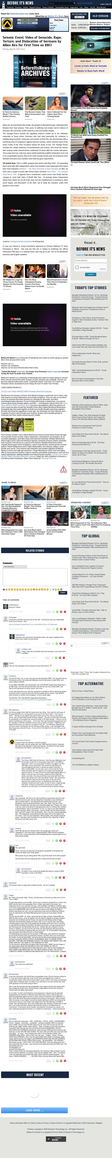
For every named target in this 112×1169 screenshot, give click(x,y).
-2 (53, 734)
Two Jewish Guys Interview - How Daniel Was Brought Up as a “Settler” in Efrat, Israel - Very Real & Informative (90, 708)
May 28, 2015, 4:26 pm (16, 670)
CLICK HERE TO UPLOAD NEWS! (100, 28)
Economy (18, 7)
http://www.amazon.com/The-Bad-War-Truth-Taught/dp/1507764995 (30, 700)
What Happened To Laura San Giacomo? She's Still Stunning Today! (12, 532)
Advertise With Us (23, 1123)
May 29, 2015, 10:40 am (16, 956)
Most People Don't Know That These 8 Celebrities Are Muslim (57, 282)
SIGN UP (80, 255)
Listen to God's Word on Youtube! (91, 66)
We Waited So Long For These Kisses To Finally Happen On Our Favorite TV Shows (13, 283)
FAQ (32, 1123)
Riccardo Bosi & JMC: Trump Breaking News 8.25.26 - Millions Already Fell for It (89, 338)
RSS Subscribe (88, 1123)
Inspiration (74, 7)
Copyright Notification (72, 1123)
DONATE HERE (79, 17)
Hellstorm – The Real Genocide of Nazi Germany (38, 169)
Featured (10, 7)
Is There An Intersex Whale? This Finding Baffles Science (32, 506)
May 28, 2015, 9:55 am (16, 611)
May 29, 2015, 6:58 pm (16, 1013)
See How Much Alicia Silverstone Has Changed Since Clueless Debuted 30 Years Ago (34, 533)
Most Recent (101, 7)
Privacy (46, 1123)
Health (25, 7)
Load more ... (34, 1110)
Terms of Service (56, 1123)
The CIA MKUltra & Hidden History (85, 765)
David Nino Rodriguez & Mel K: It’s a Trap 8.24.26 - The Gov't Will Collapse (88, 594)
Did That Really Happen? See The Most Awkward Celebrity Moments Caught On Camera (11, 507)
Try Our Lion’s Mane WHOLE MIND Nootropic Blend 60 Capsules (26, 391)
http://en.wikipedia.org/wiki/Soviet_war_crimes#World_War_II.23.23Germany (33, 624)
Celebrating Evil (78, 758)
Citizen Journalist (54, 372)
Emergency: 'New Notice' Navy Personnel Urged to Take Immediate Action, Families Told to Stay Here (90, 320)
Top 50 (92, 7)
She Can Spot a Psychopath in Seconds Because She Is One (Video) (87, 380)
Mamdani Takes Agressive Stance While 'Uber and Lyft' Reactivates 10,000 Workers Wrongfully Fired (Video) (90, 407)
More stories (33, 27)
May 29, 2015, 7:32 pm (16, 1061)
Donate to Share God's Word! (90, 71)
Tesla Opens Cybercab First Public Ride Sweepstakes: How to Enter (87, 751)
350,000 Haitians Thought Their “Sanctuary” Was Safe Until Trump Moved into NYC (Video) (90, 586)
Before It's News (20, 3)
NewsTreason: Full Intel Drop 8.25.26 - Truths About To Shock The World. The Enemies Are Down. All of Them (89, 453)
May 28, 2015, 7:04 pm (16, 889)
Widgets (99, 1123)
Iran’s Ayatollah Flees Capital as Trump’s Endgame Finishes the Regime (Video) (88, 567)
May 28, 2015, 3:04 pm (16, 629)
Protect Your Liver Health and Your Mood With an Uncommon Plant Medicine (90, 734)
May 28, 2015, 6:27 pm (22, 863)
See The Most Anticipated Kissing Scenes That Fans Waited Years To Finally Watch (34, 284)
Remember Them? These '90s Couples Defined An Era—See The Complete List (90, 673)
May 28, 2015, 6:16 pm (22, 752)
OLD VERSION (100, 15)
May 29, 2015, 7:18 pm (29, 791)
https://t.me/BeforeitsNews (82, 228)
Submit (91, 274)
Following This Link (48, 458)
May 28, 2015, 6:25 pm (22, 823)
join (12, 364)
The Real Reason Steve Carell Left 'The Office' (90, 162)
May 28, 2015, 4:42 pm (16, 704)
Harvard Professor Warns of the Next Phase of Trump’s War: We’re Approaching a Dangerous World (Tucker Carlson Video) (90, 558)
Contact (39, 1123)
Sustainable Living (61, 7)
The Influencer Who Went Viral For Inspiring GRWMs (100, 525)
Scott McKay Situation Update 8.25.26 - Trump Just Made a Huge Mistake (90, 329)
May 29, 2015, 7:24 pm (29, 877)
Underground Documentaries (21, 241)
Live (81, 7)
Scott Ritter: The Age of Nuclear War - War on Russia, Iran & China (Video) (89, 611)
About (12, 1123)
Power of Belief (48, 7)
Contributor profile (22, 27)
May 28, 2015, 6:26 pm (22, 840)
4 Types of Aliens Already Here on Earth (87, 727)
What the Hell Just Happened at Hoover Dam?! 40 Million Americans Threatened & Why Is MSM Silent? (90, 309)
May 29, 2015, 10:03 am (29, 657)
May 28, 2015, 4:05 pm (22, 643)
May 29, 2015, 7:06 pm (22, 968)
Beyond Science (35, 7)
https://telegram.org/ (101, 220)
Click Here (21, 372)
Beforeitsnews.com (19, 13)
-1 (53, 670)
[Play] (90, 45)
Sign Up (108, 4)
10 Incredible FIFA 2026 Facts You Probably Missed (56, 532)
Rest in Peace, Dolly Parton (83, 691)
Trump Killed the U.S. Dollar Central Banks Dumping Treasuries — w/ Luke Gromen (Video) (88, 576)
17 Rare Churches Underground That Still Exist (56, 506)
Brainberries (6, 289)
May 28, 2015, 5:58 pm (16, 734)
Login (102, 4)
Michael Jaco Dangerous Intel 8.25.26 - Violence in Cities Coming (87, 427)
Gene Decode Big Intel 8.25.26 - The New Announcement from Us (88, 443)
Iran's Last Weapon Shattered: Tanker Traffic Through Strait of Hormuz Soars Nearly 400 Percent (89, 620)
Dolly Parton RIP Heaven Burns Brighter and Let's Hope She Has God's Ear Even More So (89, 346)
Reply (48, 612)
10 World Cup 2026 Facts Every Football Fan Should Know (89, 136)
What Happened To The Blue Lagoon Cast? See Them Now (80, 525)
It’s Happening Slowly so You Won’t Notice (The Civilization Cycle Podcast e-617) (88, 698)
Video (86, 7)
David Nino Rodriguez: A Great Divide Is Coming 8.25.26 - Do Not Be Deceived (87, 462)
